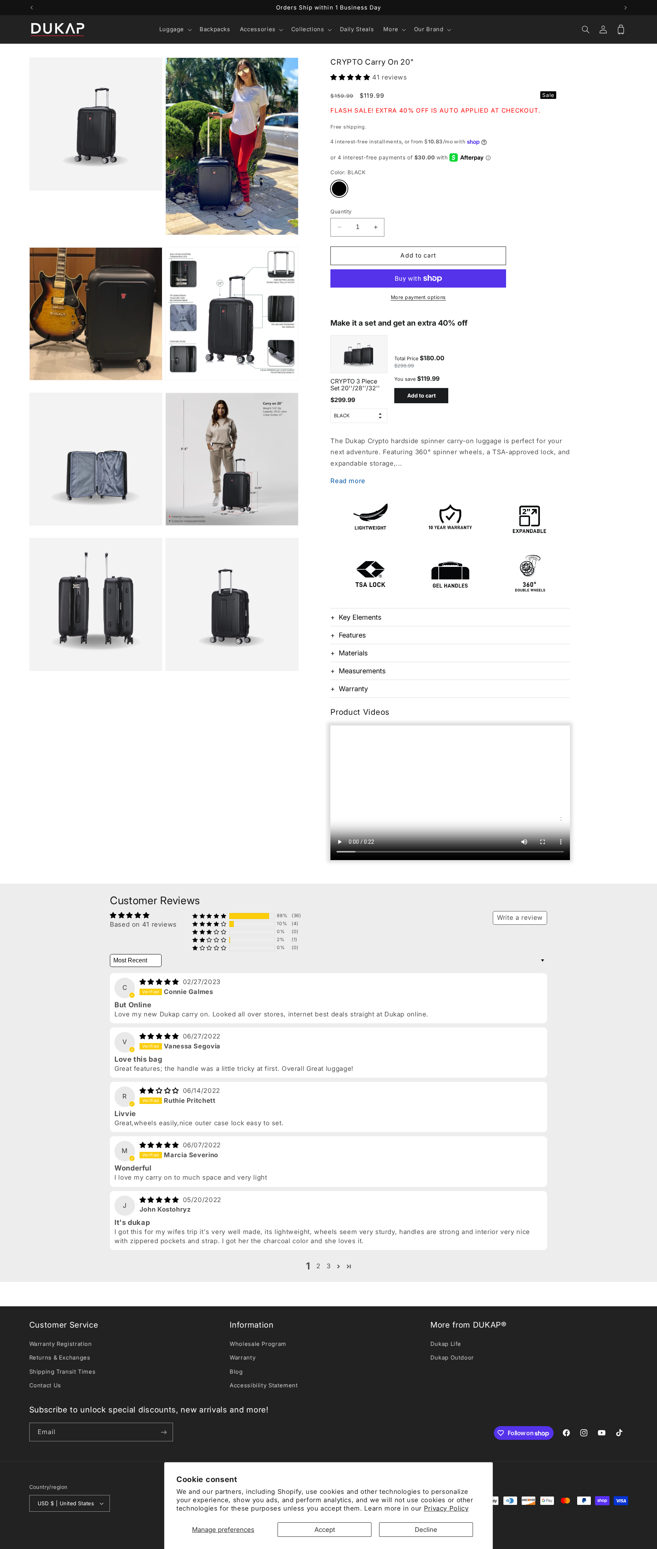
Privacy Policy (446, 1508)
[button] (174, 29)
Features (352, 635)
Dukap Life (445, 1344)
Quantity (341, 211)
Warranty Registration (60, 1344)
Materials (353, 653)
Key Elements (360, 618)
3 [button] (329, 1266)
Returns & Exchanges (59, 1357)
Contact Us (45, 1385)
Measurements (362, 671)
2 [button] (318, 1266)
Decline (426, 1529)
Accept (324, 1529)
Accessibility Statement (264, 1385)
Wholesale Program (258, 1344)
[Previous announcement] (31, 7)
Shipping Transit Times (62, 1371)
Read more (347, 481)
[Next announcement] (625, 7)
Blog (236, 1371)
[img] (160, 982)
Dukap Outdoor (452, 1357)
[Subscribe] (163, 1432)
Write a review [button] (520, 917)
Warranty (353, 689)
